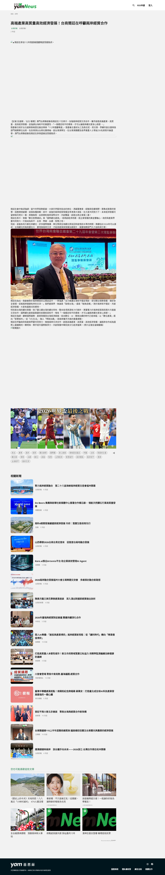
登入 (150, 5)
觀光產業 (43, 453)
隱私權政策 (126, 869)
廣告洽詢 (138, 869)
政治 (13, 453)
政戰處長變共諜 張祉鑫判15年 (61, 833)
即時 (16, 14)
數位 (36, 457)
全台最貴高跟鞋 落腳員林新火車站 (27, 835)
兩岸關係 (80, 457)
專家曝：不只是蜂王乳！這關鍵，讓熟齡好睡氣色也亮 (63, 800)
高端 (43, 457)
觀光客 (14, 457)
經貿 (34, 453)
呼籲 (85, 453)
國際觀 (52, 453)
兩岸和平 (90, 457)
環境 (22, 457)
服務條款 (114, 869)
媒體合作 (149, 869)
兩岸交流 (25, 461)
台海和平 (15, 461)
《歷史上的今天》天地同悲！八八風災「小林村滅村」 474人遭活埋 (27, 800)
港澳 (99, 457)
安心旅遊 (62, 453)
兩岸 (27, 453)
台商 (92, 453)
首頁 (12, 14)
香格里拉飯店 (74, 453)
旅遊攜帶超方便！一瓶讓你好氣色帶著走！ (98, 800)
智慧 (50, 457)
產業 (20, 453)
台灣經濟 (58, 457)
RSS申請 (141, 5)
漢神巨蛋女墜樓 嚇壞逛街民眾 (96, 833)
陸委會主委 (101, 453)
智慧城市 (69, 457)
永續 (29, 457)
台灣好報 (14, 28)
